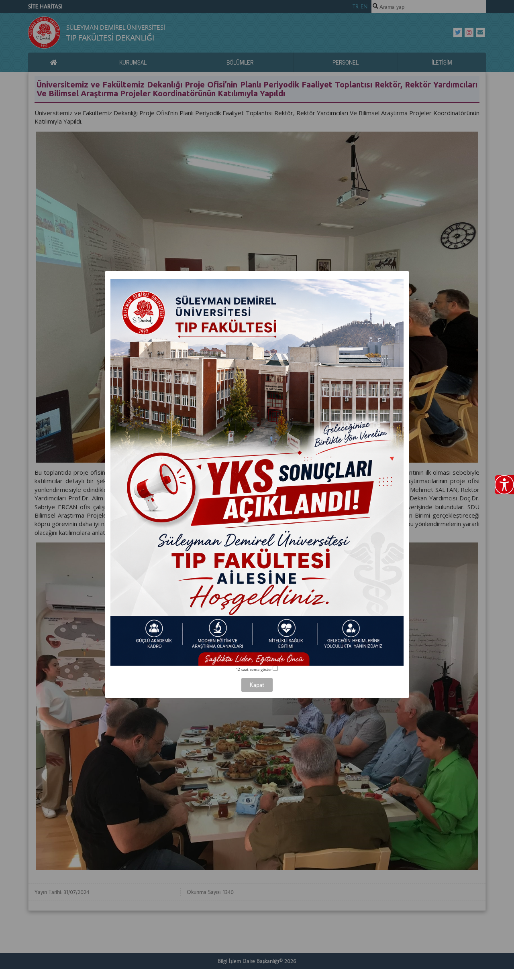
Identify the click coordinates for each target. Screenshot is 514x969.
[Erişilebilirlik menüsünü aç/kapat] (504, 484)
